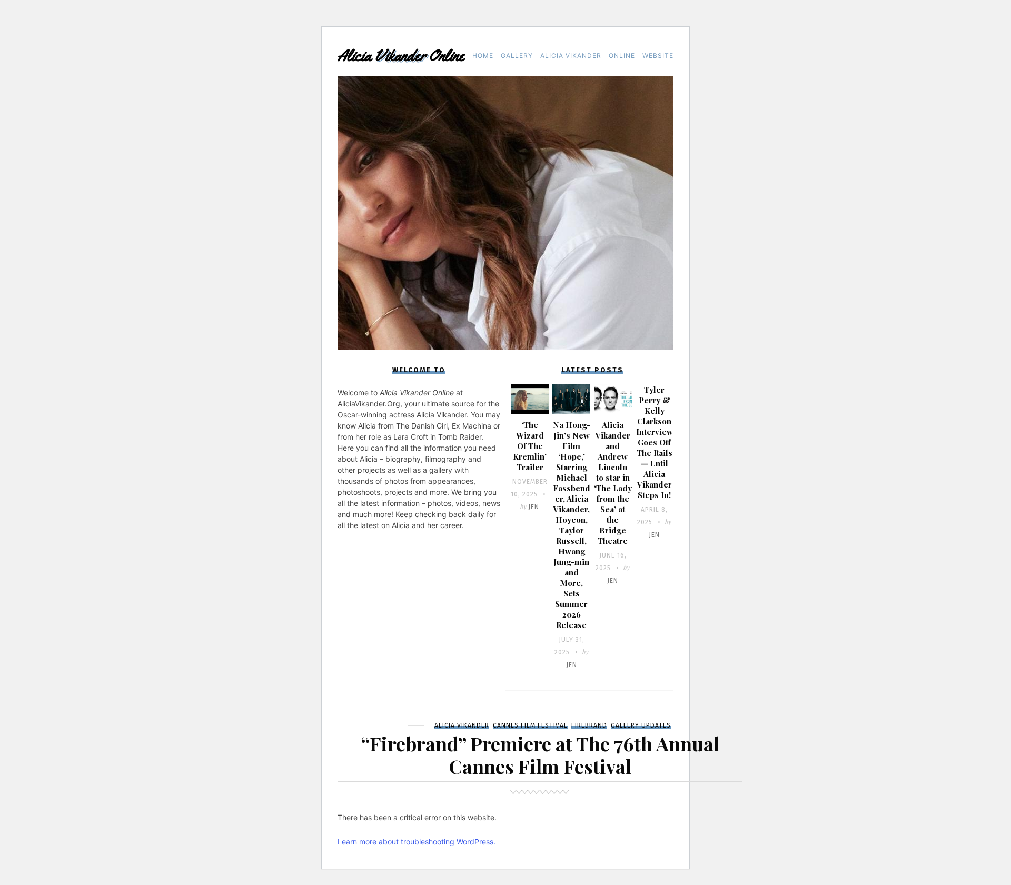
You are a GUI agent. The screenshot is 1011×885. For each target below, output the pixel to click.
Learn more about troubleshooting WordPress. (416, 841)
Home (482, 55)
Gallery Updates (641, 725)
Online (622, 55)
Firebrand (589, 725)
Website (657, 55)
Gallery (517, 55)
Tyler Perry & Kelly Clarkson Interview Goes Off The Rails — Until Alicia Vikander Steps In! (654, 442)
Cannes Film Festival (530, 725)
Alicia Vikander (570, 55)
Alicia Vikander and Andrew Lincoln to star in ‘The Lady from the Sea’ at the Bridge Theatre (613, 483)
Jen (533, 507)
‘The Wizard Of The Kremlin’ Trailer (530, 446)
